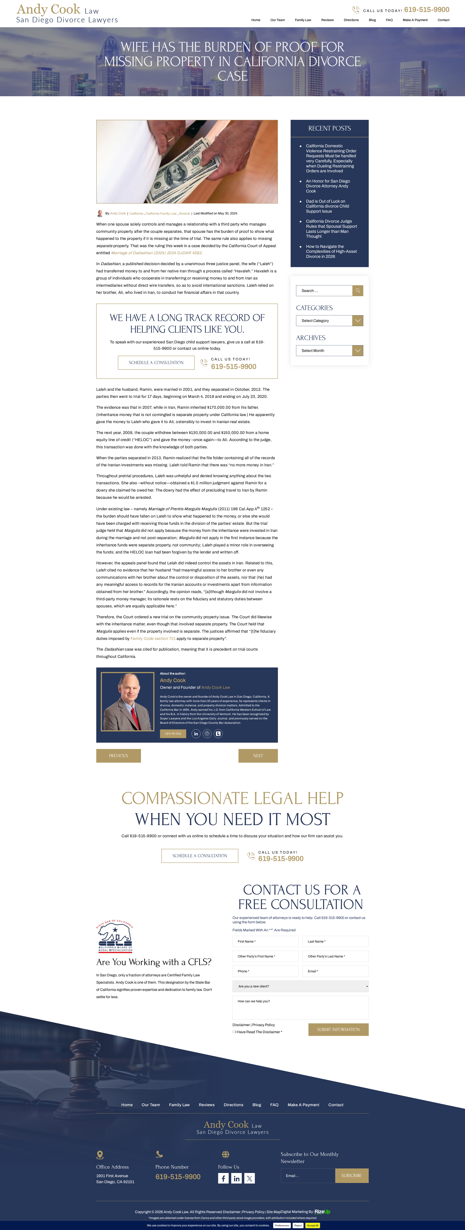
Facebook (223, 1178)
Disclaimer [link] (231, 1212)
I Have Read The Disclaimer (258, 1032)
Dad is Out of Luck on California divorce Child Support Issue (327, 206)
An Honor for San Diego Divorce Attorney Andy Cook (328, 186)
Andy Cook (118, 213)
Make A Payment (415, 20)
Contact (443, 20)
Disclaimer (241, 1025)
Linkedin (196, 733)
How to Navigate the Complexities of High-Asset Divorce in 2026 (331, 251)
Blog (372, 20)
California (136, 213)
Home (255, 20)
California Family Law (161, 213)
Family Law (303, 20)
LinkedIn (236, 1178)
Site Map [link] (273, 1212)
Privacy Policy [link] (253, 1212)
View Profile (173, 733)
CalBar (207, 733)
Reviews (327, 20)
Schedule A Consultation (156, 362)
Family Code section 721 (153, 638)
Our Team (277, 20)
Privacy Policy (263, 1025)
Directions (351, 20)
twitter (249, 1178)
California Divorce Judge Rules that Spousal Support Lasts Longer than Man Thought (331, 229)
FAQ (389, 20)
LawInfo (218, 733)
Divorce (184, 213)
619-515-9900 (426, 9)
